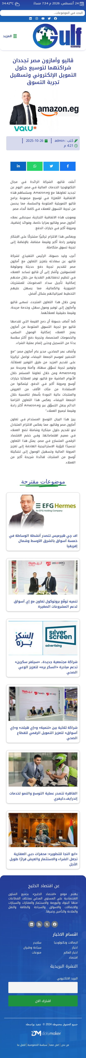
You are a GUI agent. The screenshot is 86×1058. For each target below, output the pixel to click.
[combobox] (42, 13)
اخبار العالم (71, 952)
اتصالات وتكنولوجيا (66, 942)
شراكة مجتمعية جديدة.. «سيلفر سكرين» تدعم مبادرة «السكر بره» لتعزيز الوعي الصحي (46, 667)
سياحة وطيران (32, 947)
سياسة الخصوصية (37, 1045)
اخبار (75, 947)
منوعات (36, 952)
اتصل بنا (21, 1045)
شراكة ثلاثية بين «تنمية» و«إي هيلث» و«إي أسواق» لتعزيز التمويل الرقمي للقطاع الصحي (43, 732)
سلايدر (37, 942)
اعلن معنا (54, 1045)
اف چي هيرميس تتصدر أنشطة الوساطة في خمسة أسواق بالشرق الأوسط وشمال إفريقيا (43, 540)
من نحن (65, 1045)
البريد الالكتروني (67, 978)
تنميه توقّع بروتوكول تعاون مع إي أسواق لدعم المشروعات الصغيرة (45, 604)
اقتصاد (73, 957)
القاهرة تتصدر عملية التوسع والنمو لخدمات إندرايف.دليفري (43, 796)
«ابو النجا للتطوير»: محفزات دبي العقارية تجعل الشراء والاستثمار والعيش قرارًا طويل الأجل (43, 859)
